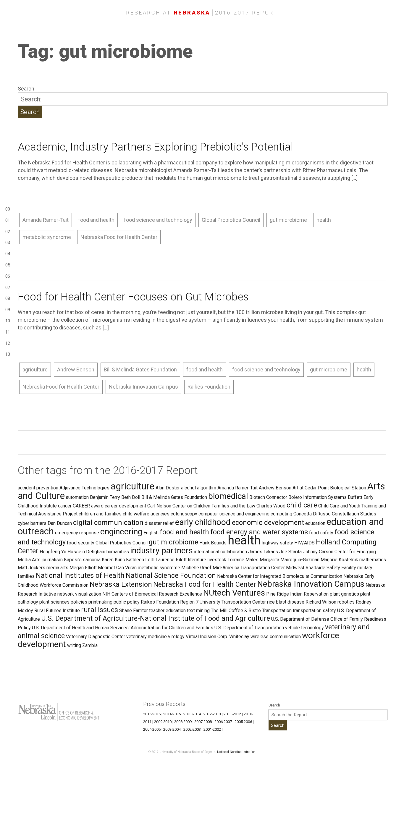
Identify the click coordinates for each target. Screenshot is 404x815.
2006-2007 (223, 721)
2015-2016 (152, 714)
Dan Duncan (60, 523)
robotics (346, 602)
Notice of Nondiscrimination (236, 751)
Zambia (90, 645)
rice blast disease (285, 602)
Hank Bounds (213, 543)
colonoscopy (184, 514)
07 (7, 287)
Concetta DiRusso (312, 514)
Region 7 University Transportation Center (223, 602)
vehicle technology (304, 627)
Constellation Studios (354, 514)
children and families (100, 514)
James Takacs (263, 551)
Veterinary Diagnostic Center (95, 636)
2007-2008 (203, 721)
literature (197, 559)
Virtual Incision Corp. (207, 636)
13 (7, 354)
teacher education (167, 610)
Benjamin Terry (105, 497)
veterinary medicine (146, 636)
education (315, 523)
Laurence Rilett (171, 559)
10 (7, 321)
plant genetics (344, 594)
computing (281, 514)
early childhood (203, 522)
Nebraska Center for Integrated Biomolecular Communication (279, 576)
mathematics (372, 559)
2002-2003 (192, 729)
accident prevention (38, 488)
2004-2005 (152, 729)
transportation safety (314, 610)
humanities (117, 551)
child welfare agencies (146, 514)
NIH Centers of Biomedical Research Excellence (152, 594)
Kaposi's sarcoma (82, 559)
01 (7, 220)
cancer (65, 506)
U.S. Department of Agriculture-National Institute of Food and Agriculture (155, 618)
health (323, 220)
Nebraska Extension (121, 584)
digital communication (108, 522)
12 (7, 343)
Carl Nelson (159, 506)
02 (7, 231)
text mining (198, 610)
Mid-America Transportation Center (249, 567)
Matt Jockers (31, 567)
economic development (268, 522)
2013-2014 (192, 714)
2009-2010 (163, 721)
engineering (121, 531)
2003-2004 (172, 729)
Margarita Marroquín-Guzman (289, 559)
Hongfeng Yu (53, 551)
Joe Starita (290, 551)
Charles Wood (270, 506)
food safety (321, 533)
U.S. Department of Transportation (249, 627)
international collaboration (220, 551)
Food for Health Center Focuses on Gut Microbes (133, 297)
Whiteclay (239, 636)
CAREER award (88, 506)
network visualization (79, 594)
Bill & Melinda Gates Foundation (140, 369)
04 (7, 253)
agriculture (35, 369)
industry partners (161, 550)
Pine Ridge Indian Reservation (297, 594)
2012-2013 (212, 714)
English (151, 533)
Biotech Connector (268, 497)
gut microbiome (288, 220)
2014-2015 (172, 714)
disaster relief (159, 523)
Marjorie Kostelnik (339, 559)
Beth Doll (130, 497)
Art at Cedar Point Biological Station (329, 488)
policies (79, 602)
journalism (52, 559)
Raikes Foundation (209, 387)
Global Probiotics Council (231, 220)
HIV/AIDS (304, 543)
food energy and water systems (259, 532)
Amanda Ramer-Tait (45, 220)
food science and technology (158, 220)
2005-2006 (243, 721)
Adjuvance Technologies (84, 488)
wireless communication (276, 636)
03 (7, 242)
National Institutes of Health (80, 575)
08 (7, 298)
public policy (127, 602)
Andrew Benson (75, 369)
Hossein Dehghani (86, 551)
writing (74, 645)
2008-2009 (183, 721)
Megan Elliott (83, 567)
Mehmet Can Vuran (117, 567)
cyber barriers (32, 523)
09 (7, 309)
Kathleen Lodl (140, 559)
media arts (57, 567)
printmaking (100, 602)
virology (176, 636)
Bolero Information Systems (317, 497)
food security (80, 543)
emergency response (77, 533)
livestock (216, 559)
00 (7, 209)
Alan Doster (168, 488)
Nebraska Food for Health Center (118, 237)
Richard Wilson (321, 602)
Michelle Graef (196, 567)
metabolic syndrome (46, 237)
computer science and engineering (233, 514)
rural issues (99, 610)
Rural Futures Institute (57, 610)
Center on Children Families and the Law (213, 506)
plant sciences (54, 602)
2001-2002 (212, 729)
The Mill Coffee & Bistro (236, 610)
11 (7, 332)
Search (26, 88)
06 (7, 276)
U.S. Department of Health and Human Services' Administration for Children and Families (122, 627)
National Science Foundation (171, 575)
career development (125, 506)
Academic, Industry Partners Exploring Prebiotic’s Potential (155, 147)
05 (7, 265)
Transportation (277, 610)
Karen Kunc (113, 559)
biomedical (228, 496)
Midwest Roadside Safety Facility (321, 567)
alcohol (188, 488)
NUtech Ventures (234, 593)
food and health (96, 220)
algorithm (206, 488)
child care (302, 505)
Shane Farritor (133, 610)
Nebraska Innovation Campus (143, 387)
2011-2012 (232, 714)
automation (77, 497)
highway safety (277, 543)
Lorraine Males (242, 559)
